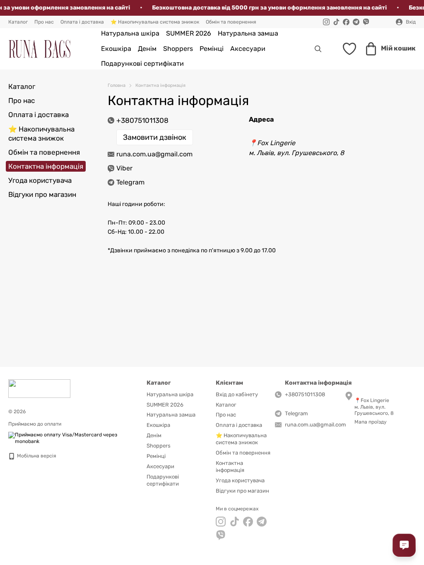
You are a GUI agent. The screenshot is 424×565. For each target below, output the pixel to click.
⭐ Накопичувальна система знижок (155, 22)
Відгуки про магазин (42, 194)
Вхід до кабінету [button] (237, 394)
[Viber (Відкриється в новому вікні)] (366, 22)
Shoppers (178, 49)
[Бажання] (349, 48)
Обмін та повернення (231, 22)
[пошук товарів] (318, 48)
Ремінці (212, 49)
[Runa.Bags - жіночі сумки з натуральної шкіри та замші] (39, 388)
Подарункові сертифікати (142, 63)
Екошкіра (116, 49)
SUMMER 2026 (188, 33)
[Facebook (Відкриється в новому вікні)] (346, 22)
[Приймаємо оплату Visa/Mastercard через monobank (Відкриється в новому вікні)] (71, 438)
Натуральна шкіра (130, 33)
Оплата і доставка (82, 22)
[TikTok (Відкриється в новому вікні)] (336, 22)
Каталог (18, 22)
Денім (147, 49)
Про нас (44, 22)
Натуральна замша (248, 33)
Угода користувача (40, 180)
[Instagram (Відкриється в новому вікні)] (326, 22)
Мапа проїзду (370, 422)
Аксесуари (247, 49)
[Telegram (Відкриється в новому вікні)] (356, 22)
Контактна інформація (230, 466)
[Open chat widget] (404, 545)
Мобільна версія (36, 456)
